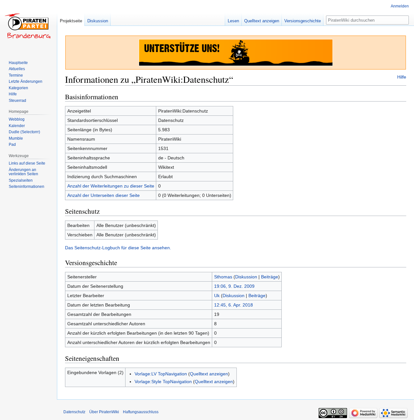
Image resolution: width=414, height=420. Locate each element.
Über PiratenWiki (104, 412)
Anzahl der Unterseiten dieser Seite (103, 195)
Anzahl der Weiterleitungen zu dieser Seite (110, 185)
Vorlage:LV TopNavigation (161, 373)
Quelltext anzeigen (209, 373)
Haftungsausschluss (140, 412)
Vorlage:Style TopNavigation (163, 381)
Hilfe (401, 77)
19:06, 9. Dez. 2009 (234, 286)
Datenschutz (74, 412)
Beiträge (269, 276)
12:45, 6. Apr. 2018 (233, 304)
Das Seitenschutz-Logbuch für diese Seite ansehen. (118, 247)
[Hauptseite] (28, 26)
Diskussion (246, 276)
